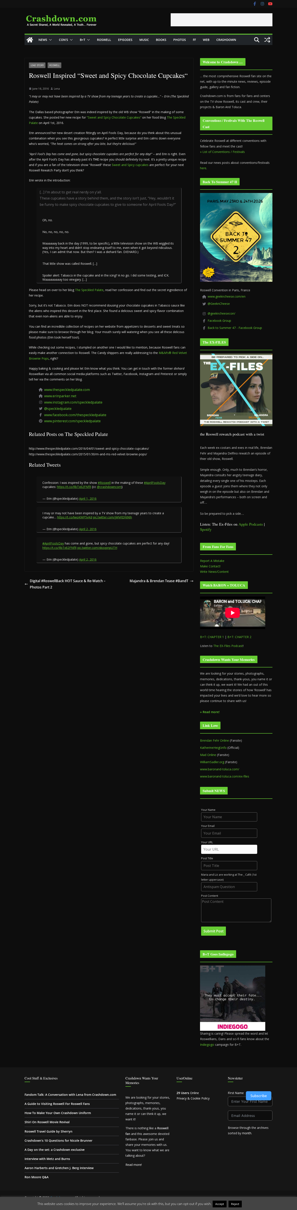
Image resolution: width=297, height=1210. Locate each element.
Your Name (208, 810)
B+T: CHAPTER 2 (239, 637)
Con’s (63, 40)
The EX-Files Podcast (228, 646)
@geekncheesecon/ (221, 313)
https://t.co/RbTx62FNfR (74, 487)
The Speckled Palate (89, 290)
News (42, 40)
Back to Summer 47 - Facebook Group (235, 328)
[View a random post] (267, 40)
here (203, 168)
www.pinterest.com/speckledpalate (72, 421)
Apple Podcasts (251, 524)
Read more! (133, 1165)
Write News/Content (214, 572)
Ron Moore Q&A (36, 1177)
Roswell (104, 40)
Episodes (125, 40)
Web (206, 40)
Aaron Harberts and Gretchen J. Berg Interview (59, 1168)
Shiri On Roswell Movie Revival (47, 1122)
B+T (82, 40)
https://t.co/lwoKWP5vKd (74, 517)
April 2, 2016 (88, 529)
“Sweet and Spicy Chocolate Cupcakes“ (114, 117)
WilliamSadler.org (212, 762)
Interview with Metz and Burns (47, 1159)
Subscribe (258, 1095)
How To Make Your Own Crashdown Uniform (58, 1113)
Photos (179, 40)
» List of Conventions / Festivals (222, 152)
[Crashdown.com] (30, 40)
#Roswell (104, 483)
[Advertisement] (221, 19)
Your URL (207, 842)
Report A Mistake (212, 561)
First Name (236, 1093)
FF (194, 40)
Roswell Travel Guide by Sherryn (48, 1131)
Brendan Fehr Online (214, 740)
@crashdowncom (109, 487)
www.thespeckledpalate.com (67, 389)
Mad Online (208, 755)
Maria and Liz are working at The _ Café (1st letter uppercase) (229, 877)
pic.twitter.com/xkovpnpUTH (97, 548)
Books (161, 40)
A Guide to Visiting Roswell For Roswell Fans (57, 1104)
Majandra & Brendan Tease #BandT (159, 580)
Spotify (206, 529)
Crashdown (226, 40)
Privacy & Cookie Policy (193, 1098)
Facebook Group (219, 320)
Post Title (207, 858)
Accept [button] (219, 1204)
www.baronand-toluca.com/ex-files (224, 776)
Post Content (209, 896)
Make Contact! (210, 566)
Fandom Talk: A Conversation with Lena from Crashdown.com (70, 1095)
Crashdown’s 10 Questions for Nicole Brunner (58, 1140)
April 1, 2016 (88, 498)
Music (144, 40)
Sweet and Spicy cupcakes (130, 165)
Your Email (208, 826)
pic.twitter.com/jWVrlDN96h (112, 517)
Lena (57, 88)
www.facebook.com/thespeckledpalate (75, 414)
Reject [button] (235, 1204)
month (246, 1133)
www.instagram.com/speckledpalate (73, 402)
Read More (251, 1204)
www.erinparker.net (60, 396)
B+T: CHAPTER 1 (212, 637)
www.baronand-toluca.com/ (219, 769)
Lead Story (37, 65)
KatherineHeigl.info (213, 748)
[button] (49, 40)
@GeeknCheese (219, 304)
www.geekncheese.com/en (226, 296)
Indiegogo (207, 1044)
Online (188, 1093)
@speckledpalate (58, 408)
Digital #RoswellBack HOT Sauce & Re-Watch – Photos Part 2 (67, 584)
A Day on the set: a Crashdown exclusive (55, 1150)
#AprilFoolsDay (154, 483)
